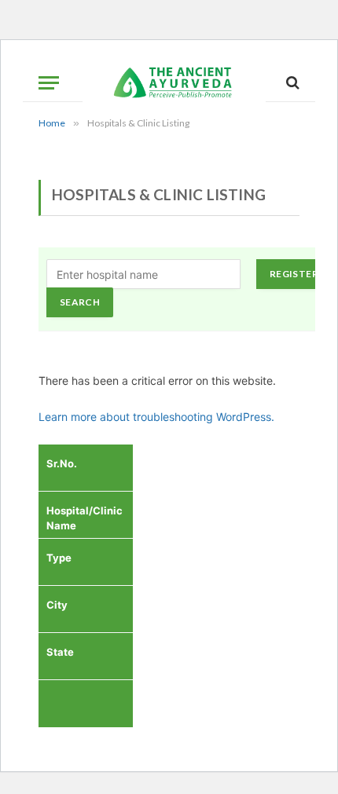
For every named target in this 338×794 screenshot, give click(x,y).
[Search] (291, 83)
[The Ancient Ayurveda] (174, 82)
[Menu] (49, 83)
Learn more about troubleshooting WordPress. (156, 416)
